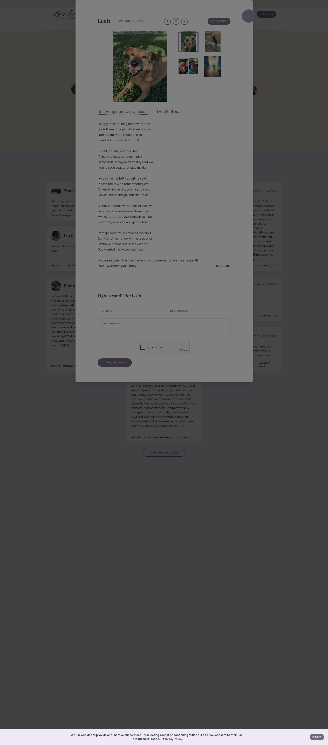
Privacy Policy (172, 739)
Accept (317, 737)
